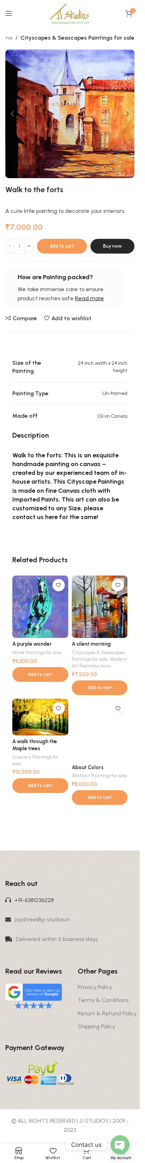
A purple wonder (32, 644)
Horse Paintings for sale (37, 652)
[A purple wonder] (40, 607)
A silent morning (91, 644)
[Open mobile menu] (9, 13)
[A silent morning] (100, 607)
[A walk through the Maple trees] (40, 717)
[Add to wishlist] (58, 585)
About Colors (87, 767)
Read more (89, 298)
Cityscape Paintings (95, 481)
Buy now (112, 246)
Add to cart (62, 246)
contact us (28, 517)
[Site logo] (70, 12)
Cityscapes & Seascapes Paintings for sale (77, 37)
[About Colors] (100, 730)
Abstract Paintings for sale (99, 775)
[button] (12, 114)
